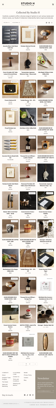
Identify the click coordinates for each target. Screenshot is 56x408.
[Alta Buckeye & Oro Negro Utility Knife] (10, 258)
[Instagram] (33, 395)
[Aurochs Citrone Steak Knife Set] (10, 145)
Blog (25, 380)
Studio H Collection (32, 402)
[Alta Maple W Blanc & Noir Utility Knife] (45, 61)
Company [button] (5, 372)
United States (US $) (10, 403)
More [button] (26, 372)
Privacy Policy (28, 375)
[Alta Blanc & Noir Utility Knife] (28, 117)
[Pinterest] (30, 395)
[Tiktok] (27, 395)
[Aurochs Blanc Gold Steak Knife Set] (10, 35)
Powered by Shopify (47, 404)
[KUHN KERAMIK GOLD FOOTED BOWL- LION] (45, 35)
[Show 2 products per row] (46, 22)
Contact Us (16, 376)
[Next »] (35, 364)
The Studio (5, 382)
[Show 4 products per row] (52, 22)
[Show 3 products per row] (49, 22)
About (3, 375)
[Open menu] (4, 4)
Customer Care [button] (16, 373)
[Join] (52, 391)
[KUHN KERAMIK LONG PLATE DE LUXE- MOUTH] (45, 342)
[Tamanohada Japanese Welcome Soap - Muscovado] (28, 61)
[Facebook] (24, 395)
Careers (26, 377)
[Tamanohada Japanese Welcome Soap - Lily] (45, 173)
